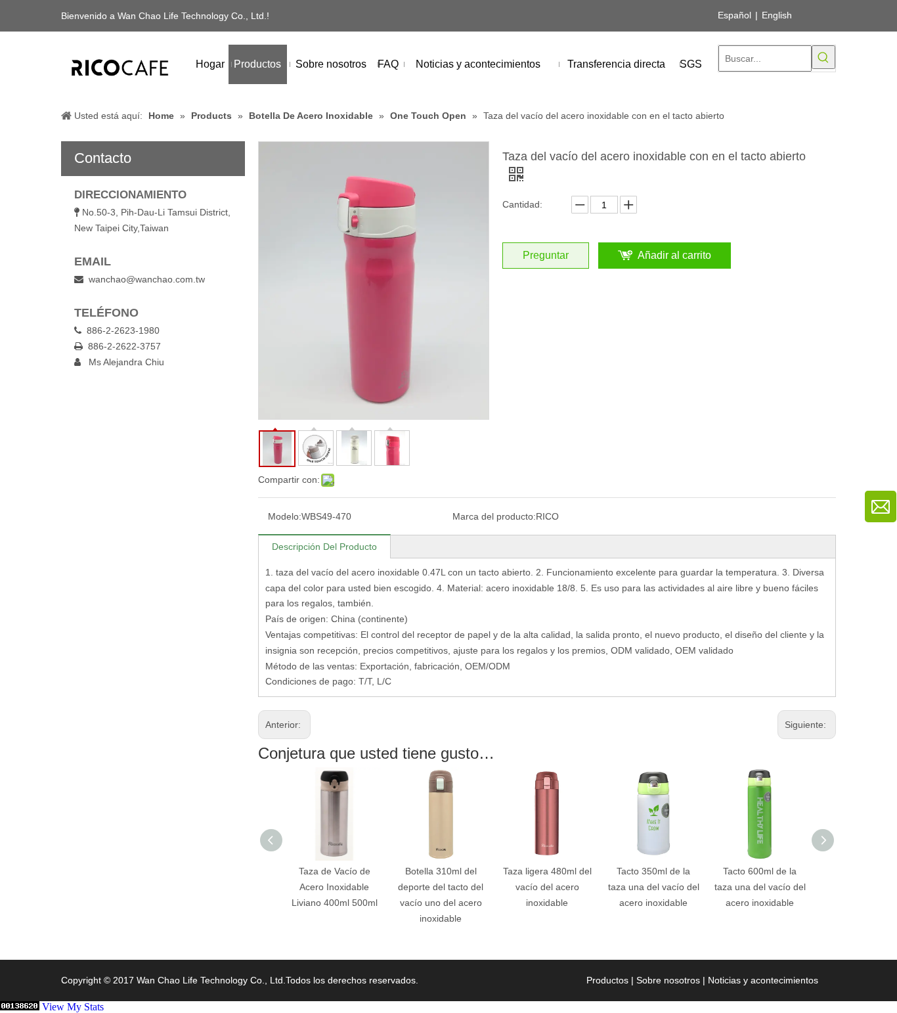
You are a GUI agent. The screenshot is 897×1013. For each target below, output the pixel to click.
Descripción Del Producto (324, 546)
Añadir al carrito (674, 255)
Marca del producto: (494, 516)
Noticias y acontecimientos (763, 980)
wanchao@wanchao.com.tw (147, 279)
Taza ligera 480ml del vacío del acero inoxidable (466, 887)
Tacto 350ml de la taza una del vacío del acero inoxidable (573, 887)
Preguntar (546, 255)
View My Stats (73, 1006)
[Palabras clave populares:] (823, 57)
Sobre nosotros (668, 980)
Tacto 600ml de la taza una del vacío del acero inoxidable (679, 887)
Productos (607, 980)
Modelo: (284, 516)
